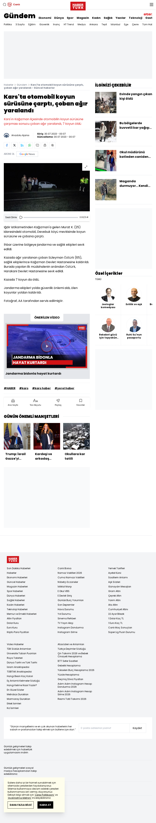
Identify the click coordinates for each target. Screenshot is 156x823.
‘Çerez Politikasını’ (44, 794)
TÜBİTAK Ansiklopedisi (19, 671)
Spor (70, 18)
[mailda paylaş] (37, 145)
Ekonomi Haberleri (17, 577)
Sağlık (108, 18)
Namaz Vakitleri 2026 (70, 572)
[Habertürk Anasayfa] (78, 5)
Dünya (59, 18)
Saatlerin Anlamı (118, 577)
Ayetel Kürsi (114, 572)
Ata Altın (113, 604)
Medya (82, 24)
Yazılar (121, 18)
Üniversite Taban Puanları (21, 653)
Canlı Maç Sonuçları (120, 627)
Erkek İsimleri (14, 703)
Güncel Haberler (16, 582)
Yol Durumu (64, 613)
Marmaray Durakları (18, 699)
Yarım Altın (114, 600)
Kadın (96, 18)
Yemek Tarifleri (116, 568)
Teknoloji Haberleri (17, 609)
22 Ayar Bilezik (116, 613)
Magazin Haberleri (17, 586)
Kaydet (137, 728)
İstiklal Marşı (65, 586)
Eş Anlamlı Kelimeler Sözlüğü (23, 680)
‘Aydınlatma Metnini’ (19, 797)
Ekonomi (45, 18)
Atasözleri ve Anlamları (71, 644)
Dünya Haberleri (16, 595)
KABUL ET (45, 804)
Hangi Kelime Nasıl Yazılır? (22, 685)
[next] (87, 443)
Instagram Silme (67, 632)
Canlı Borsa (64, 568)
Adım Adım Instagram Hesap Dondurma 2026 (75, 685)
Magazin (83, 18)
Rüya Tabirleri (15, 658)
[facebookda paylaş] (7, 145)
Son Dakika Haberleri (18, 568)
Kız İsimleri (13, 708)
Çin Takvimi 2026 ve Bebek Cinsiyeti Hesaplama (73, 655)
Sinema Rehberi (67, 618)
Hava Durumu (66, 609)
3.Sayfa (20, 24)
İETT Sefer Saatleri (68, 661)
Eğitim (32, 24)
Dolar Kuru (13, 623)
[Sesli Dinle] (21, 217)
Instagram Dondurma (71, 627)
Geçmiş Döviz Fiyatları (70, 679)
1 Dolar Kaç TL (116, 618)
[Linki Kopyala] (52, 145)
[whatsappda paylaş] (30, 145)
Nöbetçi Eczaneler (68, 582)
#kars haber (41, 388)
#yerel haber (64, 388)
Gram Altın (114, 591)
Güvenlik (44, 24)
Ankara (93, 24)
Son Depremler (66, 604)
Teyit (104, 24)
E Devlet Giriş (65, 595)
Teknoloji (135, 18)
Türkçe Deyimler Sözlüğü (72, 648)
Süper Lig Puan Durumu (121, 632)
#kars (23, 388)
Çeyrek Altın (114, 595)
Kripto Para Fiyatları (18, 632)
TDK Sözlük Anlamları (19, 648)
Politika (8, 24)
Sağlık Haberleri (16, 600)
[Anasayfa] (13, 559)
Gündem (20, 16)
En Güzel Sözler (15, 689)
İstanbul (115, 24)
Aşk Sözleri (114, 582)
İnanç (56, 24)
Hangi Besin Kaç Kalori (20, 676)
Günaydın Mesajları (119, 586)
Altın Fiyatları (14, 618)
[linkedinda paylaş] (22, 145)
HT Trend (69, 24)
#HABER (9, 388)
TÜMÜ (98, 279)
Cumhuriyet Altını (118, 609)
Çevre (135, 24)
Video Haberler (15, 644)
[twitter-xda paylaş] (14, 145)
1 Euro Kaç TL (115, 623)
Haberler (8, 84)
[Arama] (4, 4)
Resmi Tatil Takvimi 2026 (72, 699)
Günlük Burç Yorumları (71, 600)
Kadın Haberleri (15, 604)
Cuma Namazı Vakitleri (71, 577)
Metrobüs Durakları (17, 694)
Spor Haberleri (15, 591)
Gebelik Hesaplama (69, 665)
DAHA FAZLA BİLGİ (21, 804)
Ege (126, 24)
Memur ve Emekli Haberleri (22, 613)
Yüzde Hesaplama (68, 674)
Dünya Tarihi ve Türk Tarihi (22, 662)
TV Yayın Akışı (65, 623)
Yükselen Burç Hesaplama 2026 (76, 670)
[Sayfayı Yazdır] (45, 145)
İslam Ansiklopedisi (18, 667)
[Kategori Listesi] (151, 4)
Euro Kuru (12, 627)
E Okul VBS (63, 591)
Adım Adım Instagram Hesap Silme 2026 (75, 693)
